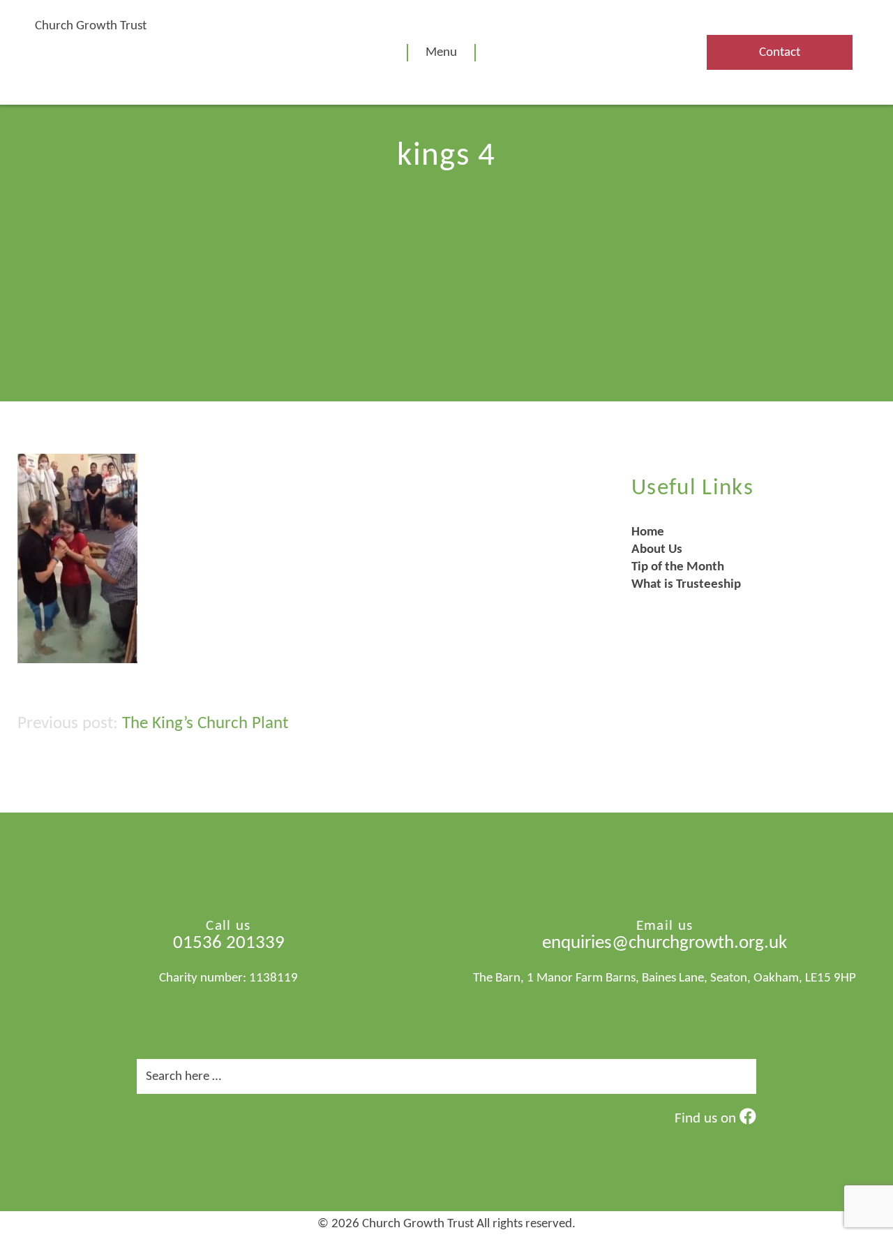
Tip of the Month (677, 567)
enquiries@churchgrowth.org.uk (664, 943)
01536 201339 (229, 943)
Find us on (707, 1118)
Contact (779, 52)
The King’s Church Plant (205, 723)
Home (647, 532)
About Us (656, 549)
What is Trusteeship (686, 584)
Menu (441, 52)
